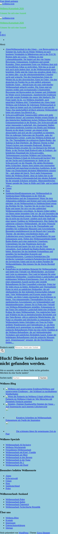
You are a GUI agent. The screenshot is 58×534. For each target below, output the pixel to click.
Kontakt (9, 520)
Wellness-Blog (12, 518)
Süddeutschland (32, 230)
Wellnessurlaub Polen (15, 499)
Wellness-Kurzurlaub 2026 (12, 8)
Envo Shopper (43, 532)
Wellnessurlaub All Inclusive (18, 445)
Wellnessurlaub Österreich (17, 504)
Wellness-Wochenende (16, 447)
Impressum (10, 523)
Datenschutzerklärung (15, 525)
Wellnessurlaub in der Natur (18, 460)
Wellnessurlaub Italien (15, 502)
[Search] (2, 351)
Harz (8, 191)
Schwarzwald (32, 150)
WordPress (23, 532)
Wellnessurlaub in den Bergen (19, 457)
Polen (32, 306)
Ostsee (9, 188)
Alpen (32, 81)
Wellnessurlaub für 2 (15, 462)
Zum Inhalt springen (9, 1)
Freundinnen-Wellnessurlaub (18, 450)
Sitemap (9, 528)
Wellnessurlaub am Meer (17, 455)
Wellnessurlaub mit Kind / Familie (21, 452)
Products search (7, 347)
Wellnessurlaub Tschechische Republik (23, 507)
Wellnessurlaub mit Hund (17, 465)
